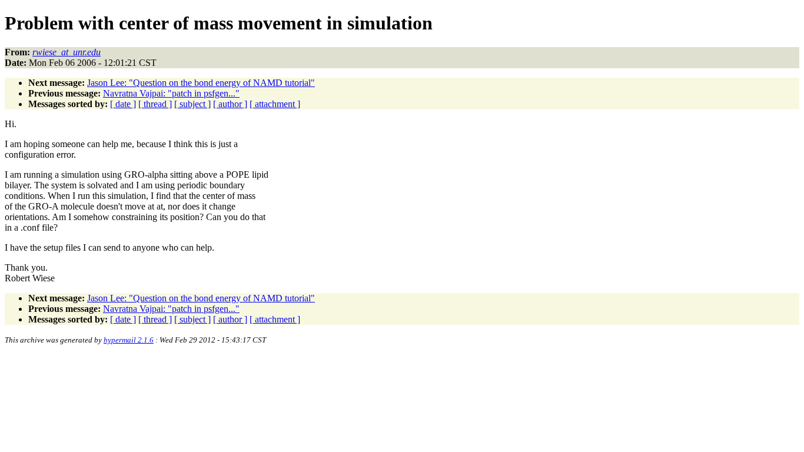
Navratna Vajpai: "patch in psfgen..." (171, 93)
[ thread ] (155, 104)
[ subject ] (192, 104)
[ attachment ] (275, 104)
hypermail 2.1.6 (129, 339)
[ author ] (230, 104)
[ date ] (123, 104)
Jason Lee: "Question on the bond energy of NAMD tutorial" (201, 83)
